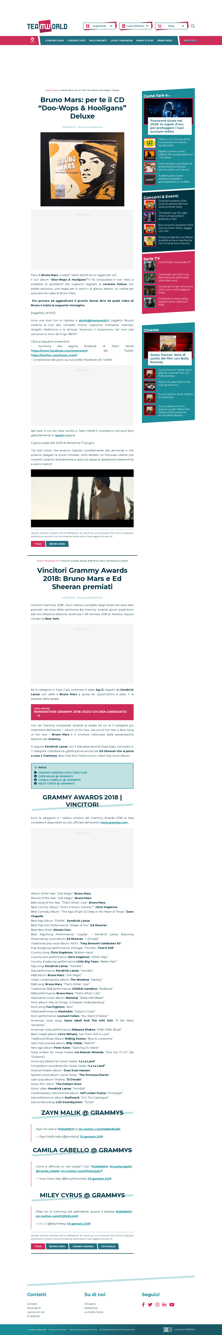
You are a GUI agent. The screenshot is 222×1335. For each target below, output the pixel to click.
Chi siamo (90, 1303)
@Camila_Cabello (48, 1171)
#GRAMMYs (66, 1129)
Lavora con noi (35, 1312)
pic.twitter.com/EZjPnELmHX (57, 1216)
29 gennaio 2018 (91, 1136)
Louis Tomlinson (122, 40)
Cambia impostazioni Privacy (83, 1329)
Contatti (32, 1303)
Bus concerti (98, 40)
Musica (56, 90)
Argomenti (99, 25)
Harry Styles (145, 40)
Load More (82, 1261)
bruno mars (57, 544)
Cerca (192, 26)
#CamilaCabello (121, 1166)
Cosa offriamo (135, 25)
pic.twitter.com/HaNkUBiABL (100, 1129)
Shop (171, 25)
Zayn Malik (108, 1246)
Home (48, 90)
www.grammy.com (114, 822)
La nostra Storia (94, 1312)
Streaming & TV (52, 561)
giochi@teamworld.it (94, 320)
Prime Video (164, 40)
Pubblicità (33, 1316)
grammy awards (83, 1246)
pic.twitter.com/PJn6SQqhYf (82, 1171)
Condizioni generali (36, 1329)
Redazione (91, 1308)
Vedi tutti (190, 40)
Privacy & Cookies (57, 1329)
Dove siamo (34, 1308)
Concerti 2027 (76, 40)
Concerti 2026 (54, 40)
